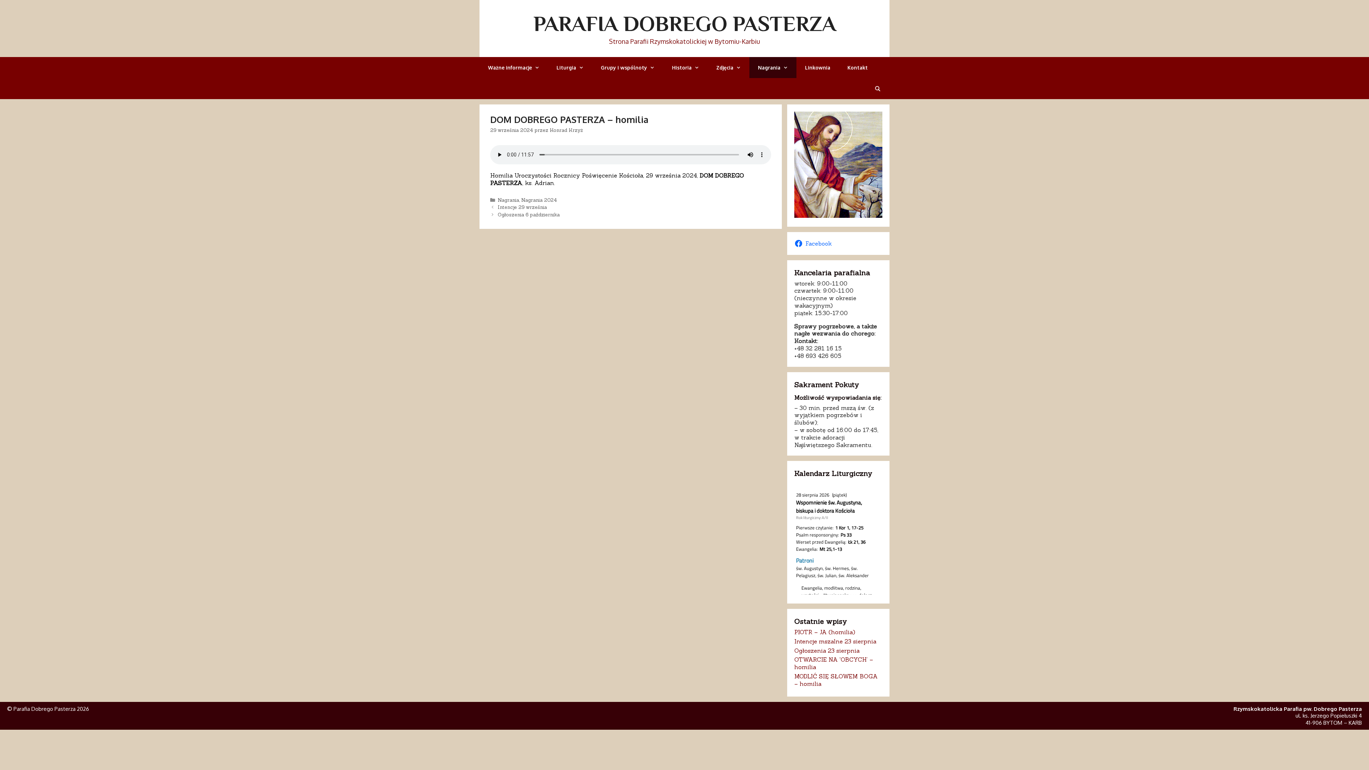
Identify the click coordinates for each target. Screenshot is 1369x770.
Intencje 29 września (522, 207)
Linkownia (817, 68)
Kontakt (857, 68)
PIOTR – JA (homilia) (824, 632)
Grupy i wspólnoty (624, 68)
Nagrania (769, 68)
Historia (682, 68)
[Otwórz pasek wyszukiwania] (877, 88)
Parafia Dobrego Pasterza (684, 23)
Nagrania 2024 (539, 200)
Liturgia (566, 68)
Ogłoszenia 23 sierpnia (827, 650)
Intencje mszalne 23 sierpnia (835, 641)
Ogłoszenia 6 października (529, 214)
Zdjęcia (724, 68)
